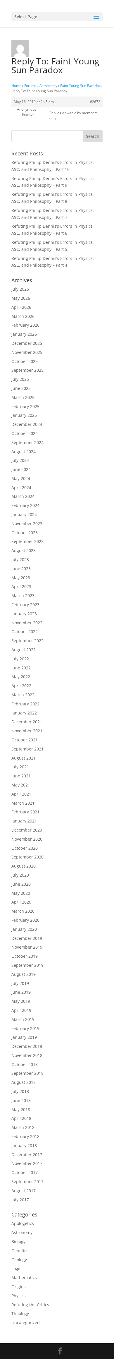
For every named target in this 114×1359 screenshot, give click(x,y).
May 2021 (20, 785)
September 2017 (27, 1181)
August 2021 (23, 758)
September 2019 (27, 965)
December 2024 (26, 424)
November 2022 (26, 622)
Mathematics (24, 1277)
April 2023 (21, 586)
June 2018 (21, 1100)
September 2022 (27, 640)
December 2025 (26, 343)
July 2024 (20, 460)
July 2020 (20, 875)
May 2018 (20, 1109)
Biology (18, 1241)
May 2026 (20, 298)
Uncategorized (25, 1322)
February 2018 (25, 1136)
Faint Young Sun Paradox (80, 85)
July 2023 (20, 559)
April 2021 (21, 794)
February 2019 (25, 1028)
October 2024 (24, 433)
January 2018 (24, 1145)
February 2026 (25, 325)
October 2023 (24, 532)
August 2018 (23, 1082)
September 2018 (27, 1073)
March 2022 (22, 695)
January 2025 (24, 415)
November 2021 (26, 731)
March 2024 (22, 496)
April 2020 (21, 902)
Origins (18, 1286)
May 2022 (20, 676)
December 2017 (26, 1154)
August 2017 (23, 1190)
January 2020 (24, 929)
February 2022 (25, 704)
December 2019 (26, 938)
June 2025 (21, 388)
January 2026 (24, 334)
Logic (16, 1268)
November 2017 (26, 1163)
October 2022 (24, 631)
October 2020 (24, 848)
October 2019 (24, 956)
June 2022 (21, 668)
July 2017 (20, 1199)
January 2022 (24, 713)
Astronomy (48, 85)
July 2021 (20, 767)
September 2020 (27, 857)
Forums (30, 85)
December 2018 (26, 1046)
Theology (20, 1313)
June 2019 (21, 992)
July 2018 (20, 1091)
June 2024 (21, 469)
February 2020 (25, 920)
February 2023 (25, 604)
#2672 (95, 101)
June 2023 (21, 568)
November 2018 (26, 1055)
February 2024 (25, 505)
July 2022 (20, 658)
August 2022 (23, 649)
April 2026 (21, 307)
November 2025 (26, 352)
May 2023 (20, 577)
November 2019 (26, 947)
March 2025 (22, 397)
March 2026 (22, 316)
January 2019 (24, 1037)
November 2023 (26, 523)
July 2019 (20, 983)
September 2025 (27, 370)
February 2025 (25, 406)
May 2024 (20, 478)
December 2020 (26, 830)
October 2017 (24, 1172)
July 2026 (20, 289)
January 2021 (24, 821)
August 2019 (23, 974)
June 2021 (21, 776)
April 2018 (21, 1118)
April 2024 (21, 487)
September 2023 (27, 541)
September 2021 (27, 749)
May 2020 (20, 893)
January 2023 (24, 613)
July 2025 (20, 379)
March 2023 (22, 595)
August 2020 (23, 866)
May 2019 (20, 1001)
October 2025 (24, 361)
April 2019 (21, 1010)
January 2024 (24, 514)
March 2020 (22, 911)
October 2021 (24, 740)
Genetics (19, 1250)
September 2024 (27, 442)
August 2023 (23, 550)
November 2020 (26, 839)
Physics (18, 1295)
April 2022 (21, 685)
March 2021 (22, 803)
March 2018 (22, 1127)
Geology (19, 1259)
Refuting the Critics (30, 1304)
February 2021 (25, 812)
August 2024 (23, 451)
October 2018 (24, 1064)
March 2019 (22, 1019)
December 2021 (26, 721)
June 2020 (21, 884)
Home (16, 85)
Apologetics (22, 1223)
